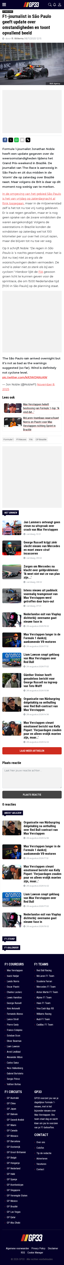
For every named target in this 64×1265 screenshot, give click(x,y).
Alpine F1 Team (44, 997)
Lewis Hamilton (14, 997)
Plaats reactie (32, 794)
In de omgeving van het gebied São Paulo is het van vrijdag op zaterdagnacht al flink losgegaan (31, 198)
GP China (11, 1103)
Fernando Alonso (15, 1013)
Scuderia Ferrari (44, 981)
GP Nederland (13, 1168)
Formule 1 (8, 439)
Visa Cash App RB (45, 1008)
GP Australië (13, 1098)
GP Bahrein (12, 1114)
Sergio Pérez (13, 1078)
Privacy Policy (38, 1248)
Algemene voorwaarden (17, 1248)
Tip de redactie (44, 1153)
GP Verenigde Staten (17, 1195)
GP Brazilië (41, 439)
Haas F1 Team (43, 1003)
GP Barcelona (13, 1141)
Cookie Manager (35, 1252)
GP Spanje (12, 1179)
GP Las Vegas (14, 1211)
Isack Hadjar (13, 975)
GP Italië (11, 1174)
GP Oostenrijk (13, 1146)
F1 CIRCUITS (13, 1092)
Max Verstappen (15, 970)
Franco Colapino (14, 1030)
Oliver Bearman (14, 1041)
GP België (11, 1157)
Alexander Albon (15, 1057)
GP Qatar (11, 1217)
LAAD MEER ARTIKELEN (32, 750)
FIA (41, 272)
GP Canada (12, 1130)
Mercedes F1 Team (46, 986)
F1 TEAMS (41, 964)
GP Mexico (12, 1200)
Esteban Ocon (13, 1035)
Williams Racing (44, 1013)
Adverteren (42, 1158)
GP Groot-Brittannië (16, 1152)
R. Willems (17, 38)
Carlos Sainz (13, 1062)
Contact (40, 1169)
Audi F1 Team (43, 1019)
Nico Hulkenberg (15, 1068)
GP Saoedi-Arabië (15, 1119)
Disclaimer (53, 1248)
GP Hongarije (13, 1163)
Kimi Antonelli (13, 1008)
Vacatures (41, 1164)
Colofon (40, 1147)
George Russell (14, 1003)
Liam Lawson (13, 1046)
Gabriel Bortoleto (15, 1073)
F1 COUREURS (14, 964)
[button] (50, 4)
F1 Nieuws (21, 439)
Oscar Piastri (13, 986)
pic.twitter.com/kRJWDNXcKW (24, 377)
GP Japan (11, 1108)
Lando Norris (13, 981)
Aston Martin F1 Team (47, 992)
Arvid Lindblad (14, 1051)
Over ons (41, 1142)
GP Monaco (12, 1135)
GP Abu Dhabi (13, 1222)
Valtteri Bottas (14, 1084)
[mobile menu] (4, 4)
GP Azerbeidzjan (15, 1184)
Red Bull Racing (44, 970)
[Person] (59, 4)
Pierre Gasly (13, 1024)
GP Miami (11, 1125)
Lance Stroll (12, 1019)
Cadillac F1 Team (45, 1024)
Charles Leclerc (14, 992)
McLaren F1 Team (45, 975)
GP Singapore (13, 1190)
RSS (23, 1252)
